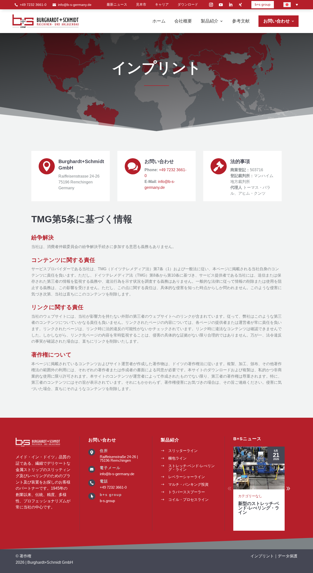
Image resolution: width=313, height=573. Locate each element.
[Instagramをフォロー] (211, 5)
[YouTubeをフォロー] (221, 5)
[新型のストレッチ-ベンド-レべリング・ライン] (259, 468)
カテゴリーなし (250, 496)
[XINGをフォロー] (240, 5)
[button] (288, 488)
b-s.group (107, 501)
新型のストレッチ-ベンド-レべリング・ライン (258, 508)
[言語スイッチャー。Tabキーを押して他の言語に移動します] (291, 4)
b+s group (262, 4)
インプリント (262, 556)
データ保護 (287, 556)
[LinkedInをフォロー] (231, 5)
